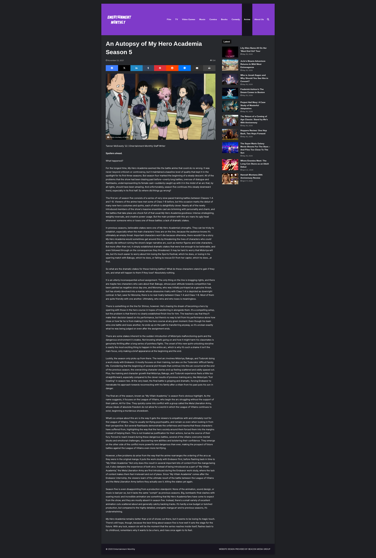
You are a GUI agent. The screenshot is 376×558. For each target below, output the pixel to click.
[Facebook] (112, 68)
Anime (247, 19)
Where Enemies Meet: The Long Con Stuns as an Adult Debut (254, 163)
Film (169, 19)
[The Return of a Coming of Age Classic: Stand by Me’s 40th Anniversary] (230, 120)
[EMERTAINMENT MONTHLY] (118, 19)
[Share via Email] (197, 68)
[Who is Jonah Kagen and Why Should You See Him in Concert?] (230, 79)
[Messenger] (184, 68)
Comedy (236, 19)
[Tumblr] (148, 68)
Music (202, 19)
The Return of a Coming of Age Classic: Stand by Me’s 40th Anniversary (254, 119)
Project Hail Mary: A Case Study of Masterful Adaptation (252, 105)
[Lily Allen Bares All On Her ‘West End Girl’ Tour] (230, 52)
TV (176, 19)
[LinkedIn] (136, 68)
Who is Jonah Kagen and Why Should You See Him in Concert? (254, 78)
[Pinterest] (160, 68)
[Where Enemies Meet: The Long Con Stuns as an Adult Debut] (230, 164)
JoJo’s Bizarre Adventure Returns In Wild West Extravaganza (252, 64)
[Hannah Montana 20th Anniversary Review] (230, 178)
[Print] (209, 68)
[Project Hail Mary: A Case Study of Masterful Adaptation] (230, 106)
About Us (259, 19)
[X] (124, 68)
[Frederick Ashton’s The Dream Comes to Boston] (230, 93)
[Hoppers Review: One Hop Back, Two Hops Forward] (230, 134)
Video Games (188, 19)
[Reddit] (172, 68)
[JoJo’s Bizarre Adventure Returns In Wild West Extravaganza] (230, 65)
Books (224, 19)
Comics (213, 19)
